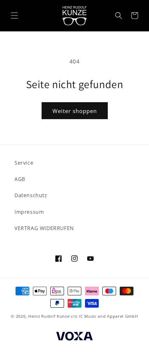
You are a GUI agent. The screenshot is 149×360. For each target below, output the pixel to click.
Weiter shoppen (74, 110)
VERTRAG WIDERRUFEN (44, 228)
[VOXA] (74, 337)
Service (23, 162)
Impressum (29, 211)
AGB (19, 178)
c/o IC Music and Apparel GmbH (104, 316)
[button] (14, 15)
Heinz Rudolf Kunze (49, 316)
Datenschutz (30, 195)
